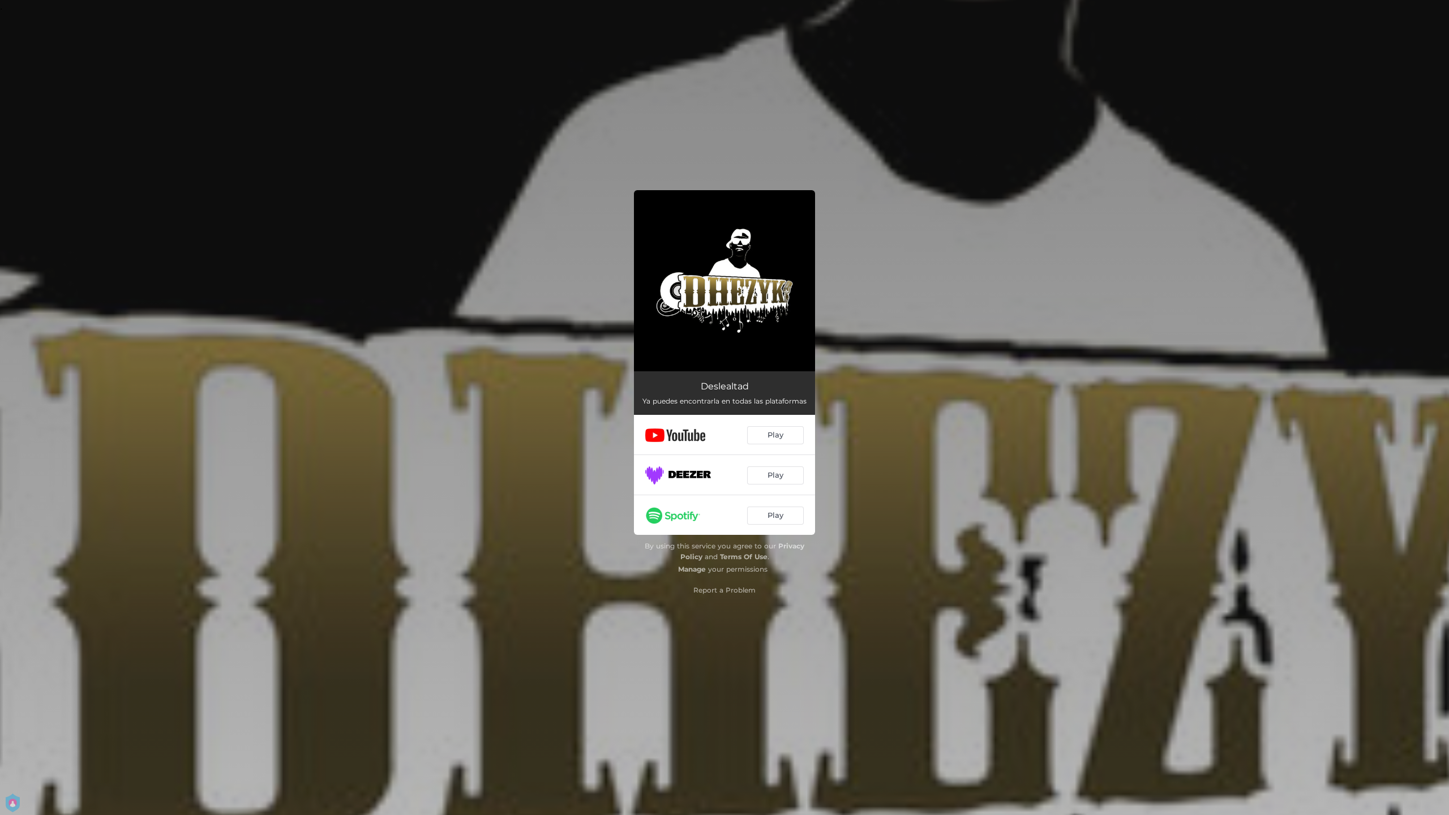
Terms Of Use (744, 556)
